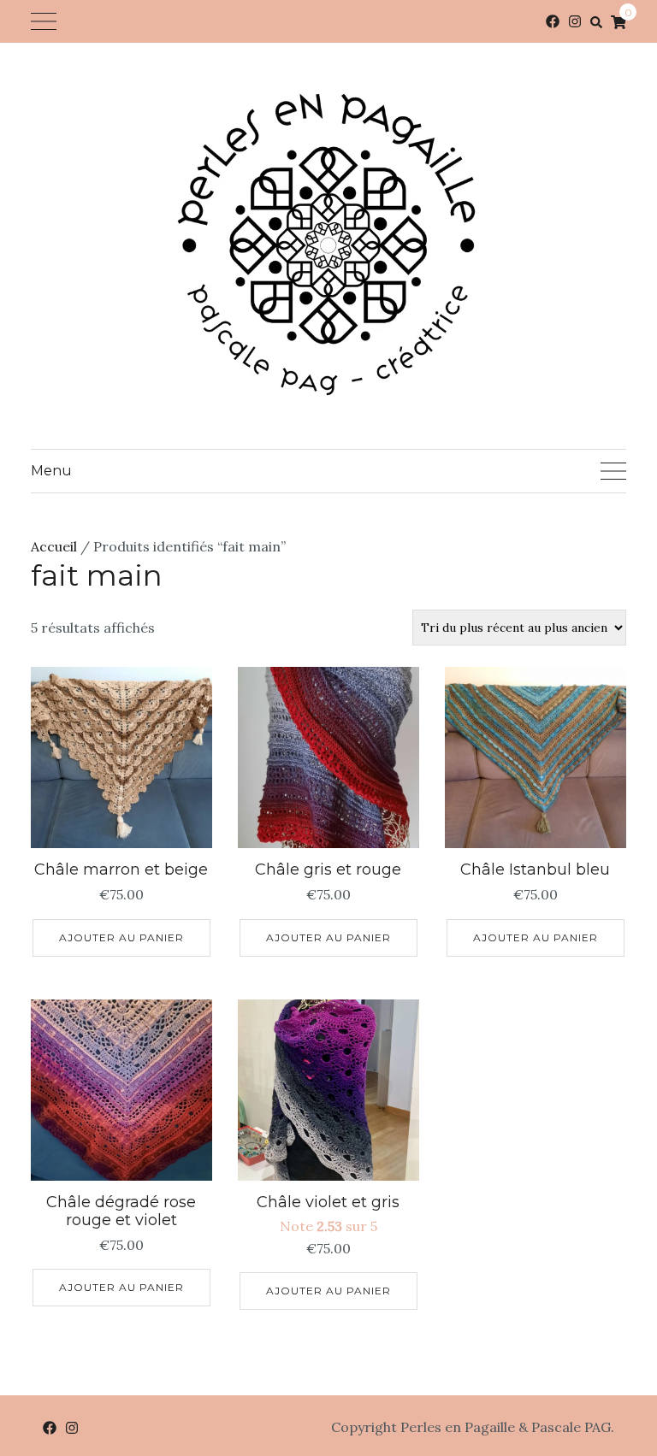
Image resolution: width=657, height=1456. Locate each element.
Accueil (54, 546)
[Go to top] (612, 1372)
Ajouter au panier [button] (121, 937)
